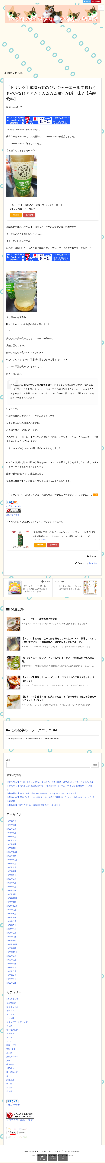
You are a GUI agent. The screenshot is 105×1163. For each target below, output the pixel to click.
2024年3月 (11, 933)
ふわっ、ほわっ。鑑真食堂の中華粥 (39, 619)
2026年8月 (11, 821)
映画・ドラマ (12, 1045)
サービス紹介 (12, 1030)
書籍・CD (10, 1049)
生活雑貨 (10, 1064)
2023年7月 (11, 963)
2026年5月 (11, 832)
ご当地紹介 (11, 1003)
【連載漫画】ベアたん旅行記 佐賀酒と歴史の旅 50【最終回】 (34, 805)
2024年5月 (11, 925)
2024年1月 (11, 940)
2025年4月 (11, 883)
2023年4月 (11, 975)
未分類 (9, 1053)
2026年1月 (11, 848)
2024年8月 (11, 913)
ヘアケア (10, 1033)
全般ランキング (13, 515)
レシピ (9, 1041)
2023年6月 (11, 967)
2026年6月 (11, 829)
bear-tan (93, 563)
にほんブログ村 (14, 506)
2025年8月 (11, 867)
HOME (9, 73)
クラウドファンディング (16, 1022)
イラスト (10, 1014)
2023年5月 (11, 971)
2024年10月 (11, 906)
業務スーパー (12, 1056)
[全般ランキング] (13, 510)
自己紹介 (10, 1068)
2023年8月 (11, 960)
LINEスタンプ (12, 999)
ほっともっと (12, 1006)
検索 (8, 760)
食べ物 (9, 1083)
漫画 (8, 1060)
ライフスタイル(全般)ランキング (19, 1120)
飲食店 (9, 1091)
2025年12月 (11, 852)
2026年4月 (11, 836)
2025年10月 (11, 859)
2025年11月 (11, 856)
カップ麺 (10, 1018)
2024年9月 (11, 909)
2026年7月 (11, 825)
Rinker (44, 539)
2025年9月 (11, 863)
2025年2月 (11, 890)
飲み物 (20, 73)
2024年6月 (11, 921)
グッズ (9, 1026)
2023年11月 (11, 948)
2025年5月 (11, 879)
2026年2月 (11, 844)
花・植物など (12, 1072)
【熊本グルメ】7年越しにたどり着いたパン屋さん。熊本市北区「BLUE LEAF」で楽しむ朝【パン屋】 (50, 782)
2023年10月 (11, 952)
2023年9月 (11, 956)
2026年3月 (11, 840)
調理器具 (10, 1080)
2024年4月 (11, 929)
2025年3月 (11, 886)
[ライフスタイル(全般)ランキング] (20, 1115)
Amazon (16, 215)
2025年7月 (11, 871)
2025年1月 (11, 894)
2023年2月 (11, 983)
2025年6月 (11, 875)
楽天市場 (29, 215)
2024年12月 (11, 898)
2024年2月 (11, 936)
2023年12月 (11, 944)
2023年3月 (11, 979)
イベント (10, 1010)
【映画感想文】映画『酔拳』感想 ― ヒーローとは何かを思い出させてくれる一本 (41, 793)
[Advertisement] (52, 48)
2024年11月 (11, 902)
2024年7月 (11, 917)
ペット (9, 1037)
